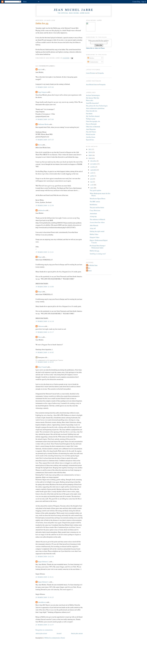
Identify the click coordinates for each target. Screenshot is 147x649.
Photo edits (89, 100)
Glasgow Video (94, 237)
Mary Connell (42, 367)
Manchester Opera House (97, 198)
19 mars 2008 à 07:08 (45, 119)
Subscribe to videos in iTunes (95, 48)
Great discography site (93, 121)
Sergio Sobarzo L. (43, 562)
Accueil (59, 633)
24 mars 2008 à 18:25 (45, 597)
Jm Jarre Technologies (93, 95)
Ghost (40, 337)
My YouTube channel (93, 116)
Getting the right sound (97, 231)
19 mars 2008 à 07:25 (45, 140)
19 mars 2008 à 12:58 (45, 205)
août (91, 173)
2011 (90, 149)
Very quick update (95, 190)
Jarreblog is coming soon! (98, 254)
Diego (40, 257)
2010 (90, 152)
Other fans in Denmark (93, 127)
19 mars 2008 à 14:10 (45, 321)
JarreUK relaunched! (92, 103)
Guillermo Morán (43, 124)
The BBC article (95, 201)
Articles (91, 58)
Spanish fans (90, 140)
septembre (93, 170)
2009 (90, 155)
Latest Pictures (90, 73)
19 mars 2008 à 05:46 (45, 87)
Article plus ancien (77, 633)
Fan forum (89, 113)
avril (92, 185)
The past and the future (97, 207)
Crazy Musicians (95, 210)
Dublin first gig (42, 23)
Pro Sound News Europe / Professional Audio (98, 247)
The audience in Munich (97, 219)
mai (91, 182)
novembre (93, 164)
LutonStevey (42, 602)
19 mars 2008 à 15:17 (45, 332)
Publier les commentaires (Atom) (55, 638)
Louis (88, 268)
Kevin (40, 145)
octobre (92, 167)
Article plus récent (41, 633)
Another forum (90, 137)
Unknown (41, 326)
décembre (93, 161)
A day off (93, 228)
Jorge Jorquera (42, 92)
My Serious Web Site (92, 98)
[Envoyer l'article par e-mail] (71, 58)
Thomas (89, 271)
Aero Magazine (91, 129)
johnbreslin (41, 210)
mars (92, 188)
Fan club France (91, 132)
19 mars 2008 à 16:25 (45, 362)
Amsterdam (93, 213)
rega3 (39, 69)
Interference (93, 204)
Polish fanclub (90, 134)
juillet (92, 176)
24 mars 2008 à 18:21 (45, 577)
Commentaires (93, 62)
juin (91, 179)
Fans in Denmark (91, 124)
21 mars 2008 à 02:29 (45, 556)
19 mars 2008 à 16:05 (45, 352)
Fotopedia (101, 73)
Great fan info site (91, 111)
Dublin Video (94, 234)
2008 (90, 158)
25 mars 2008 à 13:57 (45, 625)
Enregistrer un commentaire (44, 630)
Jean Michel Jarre (73, 10)
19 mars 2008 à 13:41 (45, 252)
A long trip (93, 216)
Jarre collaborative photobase (95, 108)
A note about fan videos (97, 222)
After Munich (94, 225)
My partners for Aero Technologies (97, 106)
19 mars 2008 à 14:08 (45, 287)
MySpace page (90, 119)
